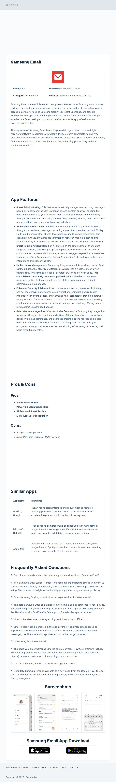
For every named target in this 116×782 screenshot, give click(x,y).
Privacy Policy (39, 768)
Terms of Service (58, 768)
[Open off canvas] (109, 5)
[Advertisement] (58, 31)
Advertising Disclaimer (17, 768)
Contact (74, 768)
